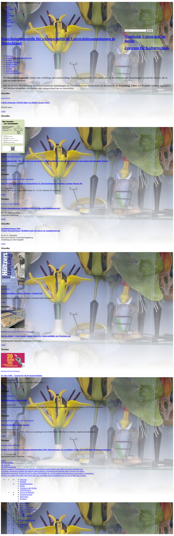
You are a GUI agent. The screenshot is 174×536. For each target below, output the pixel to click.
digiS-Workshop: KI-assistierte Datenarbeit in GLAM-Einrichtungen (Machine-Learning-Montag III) (41, 184)
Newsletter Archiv (26, 512)
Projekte (9, 60)
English (8, 26)
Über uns (9, 56)
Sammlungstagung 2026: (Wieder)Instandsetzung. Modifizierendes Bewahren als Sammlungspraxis (30, 230)
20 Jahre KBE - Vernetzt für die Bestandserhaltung (21, 376)
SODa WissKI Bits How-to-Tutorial (15, 425)
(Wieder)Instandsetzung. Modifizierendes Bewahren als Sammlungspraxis (30, 208)
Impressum (10, 22)
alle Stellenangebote (8, 467)
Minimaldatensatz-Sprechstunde (14, 400)
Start (7, 7)
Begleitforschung (26, 484)
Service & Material (13, 62)
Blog (7, 11)
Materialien (24, 497)
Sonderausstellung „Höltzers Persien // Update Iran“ (22, 293)
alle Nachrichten (7, 463)
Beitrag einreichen (26, 507)
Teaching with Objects (28, 488)
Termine (9, 69)
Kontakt (9, 20)
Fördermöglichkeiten (13, 73)
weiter (3, 111)
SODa (22, 486)
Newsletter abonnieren (28, 509)
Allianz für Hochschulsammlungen (19, 58)
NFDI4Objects (25, 490)
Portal (8, 13)
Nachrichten (10, 67)
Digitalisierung (11, 64)
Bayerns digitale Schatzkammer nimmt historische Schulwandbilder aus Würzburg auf (36, 336)
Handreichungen (26, 495)
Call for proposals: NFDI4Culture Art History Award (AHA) (25, 103)
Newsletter (10, 9)
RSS (7, 18)
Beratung (23, 499)
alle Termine (5, 465)
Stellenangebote (12, 71)
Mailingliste (10, 15)
